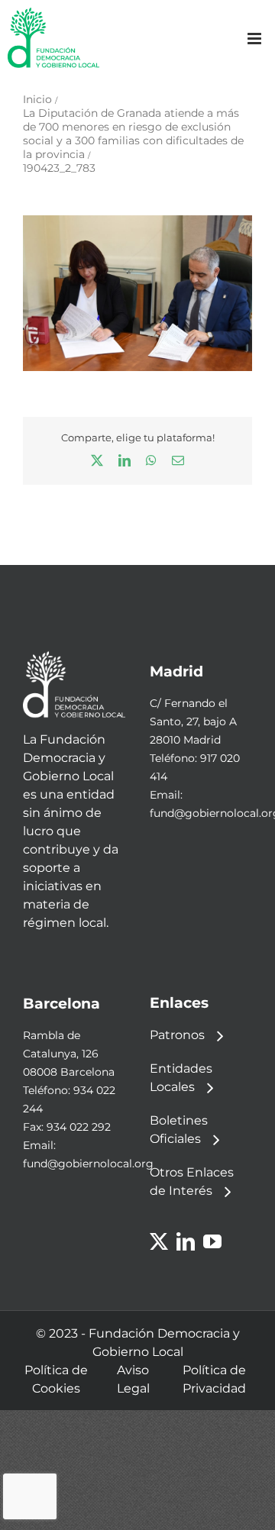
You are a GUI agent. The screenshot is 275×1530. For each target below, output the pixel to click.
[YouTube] (212, 1241)
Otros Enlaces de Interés (192, 1181)
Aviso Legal (133, 1379)
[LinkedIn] (185, 1241)
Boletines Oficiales (179, 1129)
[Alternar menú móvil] (255, 39)
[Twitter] (159, 1241)
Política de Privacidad (214, 1379)
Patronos (177, 1035)
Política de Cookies (56, 1379)
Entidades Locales (181, 1077)
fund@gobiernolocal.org (88, 1163)
